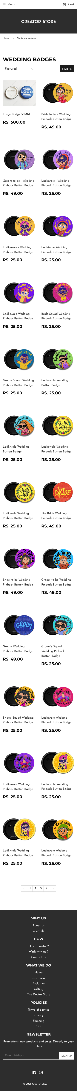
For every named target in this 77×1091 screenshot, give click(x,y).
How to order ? (39, 946)
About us (39, 925)
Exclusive (38, 983)
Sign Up (66, 1055)
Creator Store (39, 1084)
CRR (39, 1026)
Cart (70, 4)
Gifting (38, 989)
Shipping (38, 1021)
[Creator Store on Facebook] (34, 1073)
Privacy (38, 1015)
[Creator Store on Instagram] (41, 1073)
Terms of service (38, 1009)
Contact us (38, 957)
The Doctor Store (38, 994)
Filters (67, 68)
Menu (11, 4)
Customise (38, 978)
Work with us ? (38, 951)
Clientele (38, 931)
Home (6, 38)
